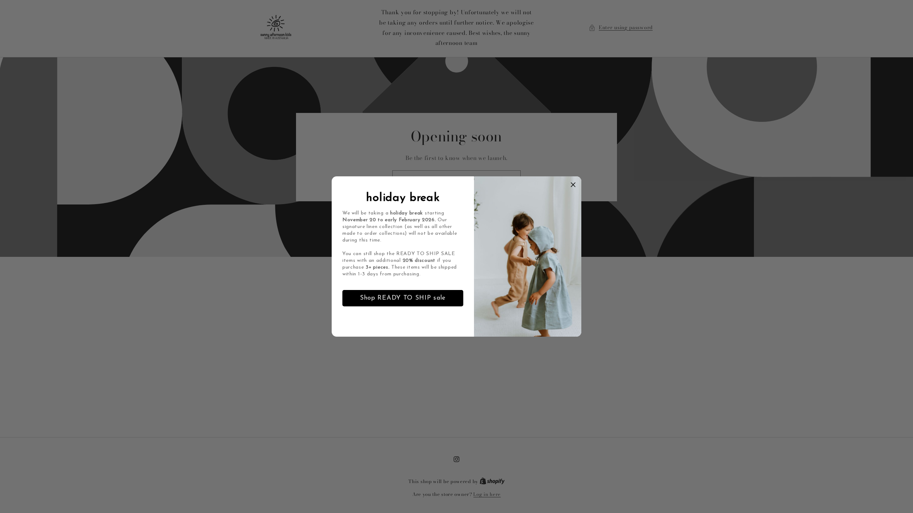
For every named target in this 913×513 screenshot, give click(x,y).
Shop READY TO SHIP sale (403, 298)
